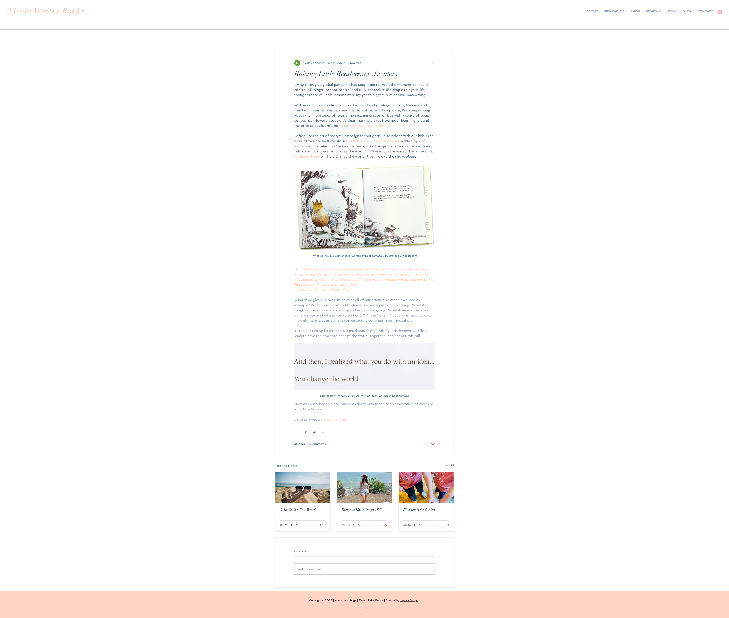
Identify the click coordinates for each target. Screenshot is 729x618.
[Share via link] (324, 432)
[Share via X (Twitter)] (305, 432)
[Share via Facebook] (296, 432)
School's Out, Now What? (298, 510)
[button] (720, 11)
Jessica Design (409, 600)
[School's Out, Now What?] (302, 487)
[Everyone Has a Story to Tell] (364, 487)
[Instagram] (361, 607)
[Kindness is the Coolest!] (426, 487)
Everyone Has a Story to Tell (362, 510)
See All (449, 464)
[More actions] (432, 63)
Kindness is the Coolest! (419, 510)
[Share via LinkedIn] (314, 432)
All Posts (282, 37)
